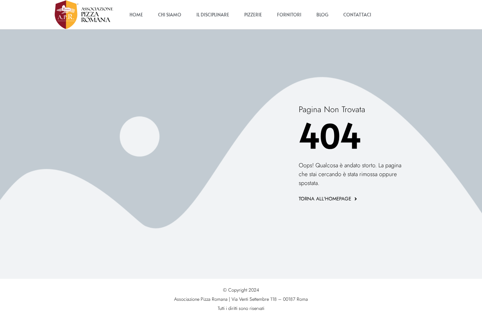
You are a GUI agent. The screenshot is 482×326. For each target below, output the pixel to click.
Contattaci (357, 14)
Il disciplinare (212, 14)
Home (136, 14)
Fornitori (289, 14)
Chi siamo (169, 14)
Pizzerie (253, 14)
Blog (322, 14)
